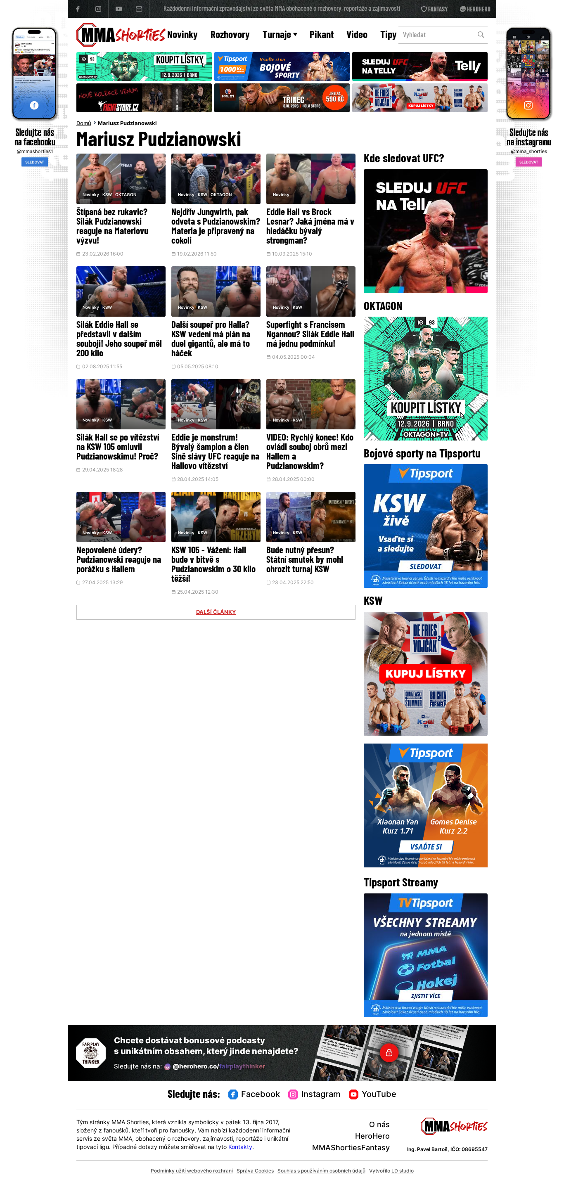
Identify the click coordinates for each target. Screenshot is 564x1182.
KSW (107, 195)
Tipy (388, 35)
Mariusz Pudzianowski (127, 123)
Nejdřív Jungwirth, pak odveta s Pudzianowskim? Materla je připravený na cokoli (215, 227)
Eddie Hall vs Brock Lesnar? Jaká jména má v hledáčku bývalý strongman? (310, 227)
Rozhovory (230, 35)
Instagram (321, 1095)
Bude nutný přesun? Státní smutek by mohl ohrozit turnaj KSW (304, 560)
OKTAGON (125, 195)
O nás (379, 1125)
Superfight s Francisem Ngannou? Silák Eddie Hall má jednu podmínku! (310, 335)
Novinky (182, 35)
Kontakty (240, 1147)
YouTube (379, 1095)
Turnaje (277, 35)
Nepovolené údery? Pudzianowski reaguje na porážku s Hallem (118, 560)
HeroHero (372, 1137)
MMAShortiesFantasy (351, 1148)
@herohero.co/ (219, 1067)
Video (356, 35)
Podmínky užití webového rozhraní (192, 1171)
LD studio (402, 1171)
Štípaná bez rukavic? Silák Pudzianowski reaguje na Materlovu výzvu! (112, 227)
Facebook (260, 1095)
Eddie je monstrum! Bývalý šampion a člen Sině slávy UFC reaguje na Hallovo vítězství (215, 452)
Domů (83, 123)
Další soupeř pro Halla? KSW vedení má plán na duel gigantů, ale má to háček (210, 340)
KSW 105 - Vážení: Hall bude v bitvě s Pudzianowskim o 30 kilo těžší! (213, 565)
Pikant (322, 35)
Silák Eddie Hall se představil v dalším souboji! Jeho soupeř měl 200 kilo (119, 340)
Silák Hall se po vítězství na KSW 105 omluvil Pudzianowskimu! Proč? (117, 447)
